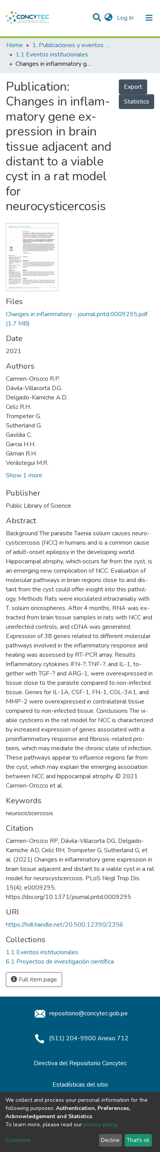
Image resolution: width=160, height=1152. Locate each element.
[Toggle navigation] (149, 18)
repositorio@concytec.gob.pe (88, 1013)
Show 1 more (24, 475)
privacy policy (100, 1124)
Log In (126, 18)
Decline (110, 1140)
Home (14, 45)
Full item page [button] (37, 979)
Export (133, 87)
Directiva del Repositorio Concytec (80, 1063)
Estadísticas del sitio (80, 1084)
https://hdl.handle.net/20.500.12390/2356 (64, 924)
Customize (18, 1140)
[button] (108, 18)
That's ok (138, 1140)
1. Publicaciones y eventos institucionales (71, 45)
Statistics (136, 101)
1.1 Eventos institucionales (52, 54)
